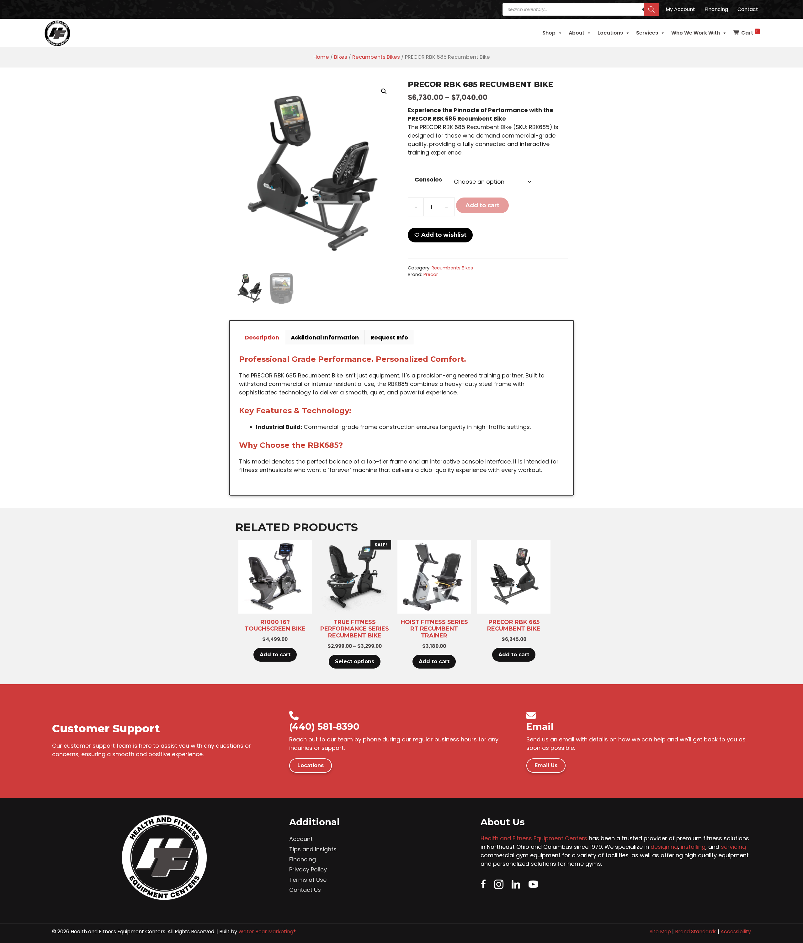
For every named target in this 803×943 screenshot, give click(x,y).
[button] (384, 91)
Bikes (340, 57)
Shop (549, 32)
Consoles (428, 179)
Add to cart (482, 205)
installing (693, 847)
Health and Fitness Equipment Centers (534, 838)
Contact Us (305, 890)
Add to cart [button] (275, 655)
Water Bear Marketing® (267, 931)
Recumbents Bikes (376, 57)
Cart (749, 32)
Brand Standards (695, 931)
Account (301, 839)
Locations (610, 32)
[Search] (651, 9)
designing (664, 847)
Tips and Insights (313, 849)
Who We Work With (695, 32)
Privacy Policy (308, 869)
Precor (430, 274)
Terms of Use (308, 880)
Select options (354, 661)
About (576, 32)
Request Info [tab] (389, 337)
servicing (733, 847)
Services (647, 32)
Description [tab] (262, 337)
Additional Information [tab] (325, 337)
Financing (302, 859)
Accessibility (736, 931)
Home (321, 57)
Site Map (660, 931)
